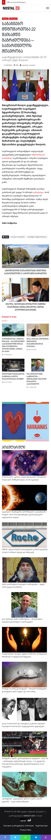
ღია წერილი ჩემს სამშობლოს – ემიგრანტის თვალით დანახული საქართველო (36, 379)
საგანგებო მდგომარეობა (37, 237)
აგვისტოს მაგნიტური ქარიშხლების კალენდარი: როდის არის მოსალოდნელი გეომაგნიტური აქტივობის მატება (24, 514)
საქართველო (13, 19)
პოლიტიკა (5, 19)
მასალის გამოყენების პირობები (19, 826)
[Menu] (47, 8)
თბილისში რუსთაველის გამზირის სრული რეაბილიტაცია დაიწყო (13, 376)
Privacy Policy (25, 830)
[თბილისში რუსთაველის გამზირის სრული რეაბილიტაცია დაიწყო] (13, 365)
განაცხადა (38, 192)
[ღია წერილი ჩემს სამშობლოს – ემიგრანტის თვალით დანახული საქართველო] (38, 365)
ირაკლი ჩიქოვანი (18, 237)
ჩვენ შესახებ (42, 826)
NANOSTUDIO (29, 816)
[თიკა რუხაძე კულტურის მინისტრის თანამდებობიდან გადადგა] (38, 330)
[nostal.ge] (11, 8)
